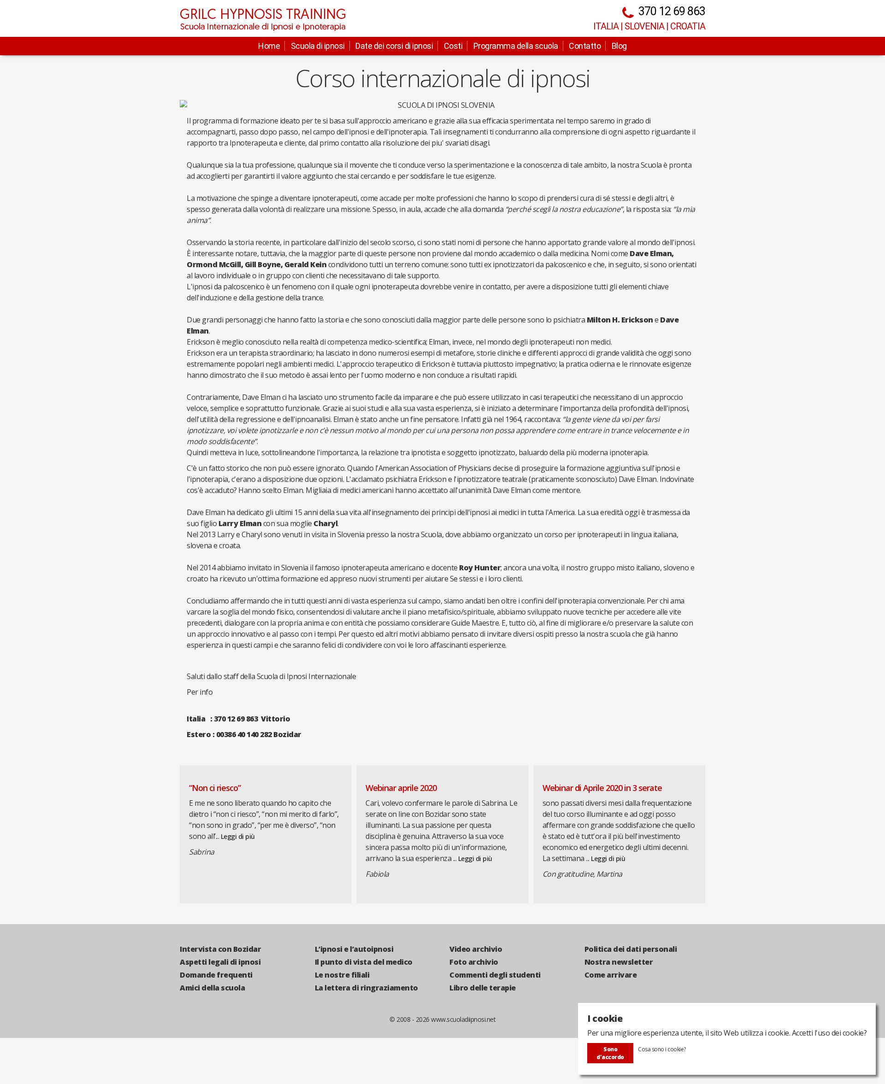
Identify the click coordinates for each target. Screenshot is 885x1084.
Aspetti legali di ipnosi (220, 962)
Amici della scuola (212, 988)
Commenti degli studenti (495, 975)
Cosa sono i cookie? (662, 1049)
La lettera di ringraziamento (366, 988)
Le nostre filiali (342, 975)
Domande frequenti (216, 975)
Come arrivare (610, 975)
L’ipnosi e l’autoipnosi (354, 949)
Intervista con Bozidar (220, 949)
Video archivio (475, 949)
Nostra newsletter (618, 962)
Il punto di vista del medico (364, 962)
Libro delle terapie (482, 988)
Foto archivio (473, 962)
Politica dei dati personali (630, 949)
